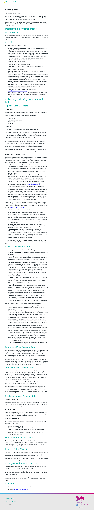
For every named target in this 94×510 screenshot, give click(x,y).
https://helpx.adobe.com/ (34, 184)
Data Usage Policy (11, 501)
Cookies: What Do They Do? (17, 207)
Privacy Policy (10, 498)
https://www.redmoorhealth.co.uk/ (17, 91)
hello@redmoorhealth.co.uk (20, 490)
